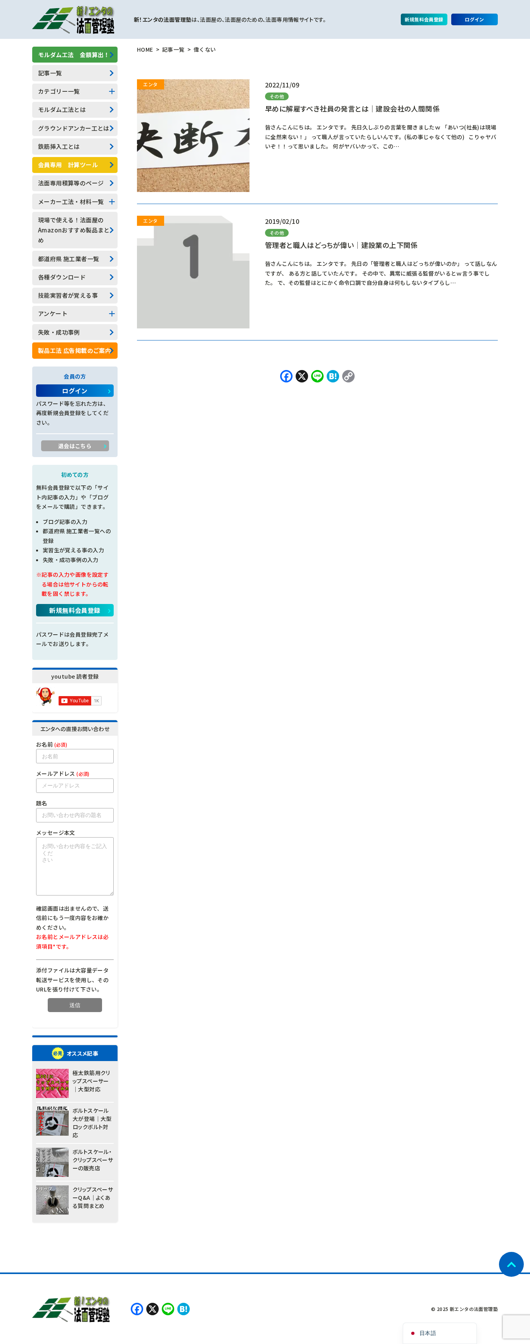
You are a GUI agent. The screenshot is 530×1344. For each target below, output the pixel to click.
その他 (277, 96)
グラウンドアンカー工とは (73, 128)
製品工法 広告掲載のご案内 (74, 350)
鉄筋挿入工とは (59, 146)
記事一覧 (50, 73)
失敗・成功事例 (59, 332)
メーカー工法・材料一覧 (71, 201)
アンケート (53, 313)
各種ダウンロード (62, 277)
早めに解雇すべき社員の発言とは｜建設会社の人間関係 (352, 108)
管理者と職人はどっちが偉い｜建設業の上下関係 (341, 245)
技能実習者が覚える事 (68, 295)
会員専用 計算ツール (68, 165)
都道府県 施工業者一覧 (68, 259)
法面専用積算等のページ (71, 183)
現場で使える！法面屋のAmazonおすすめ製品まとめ (74, 230)
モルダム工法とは (62, 109)
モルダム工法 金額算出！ (74, 55)
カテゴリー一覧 (59, 91)
